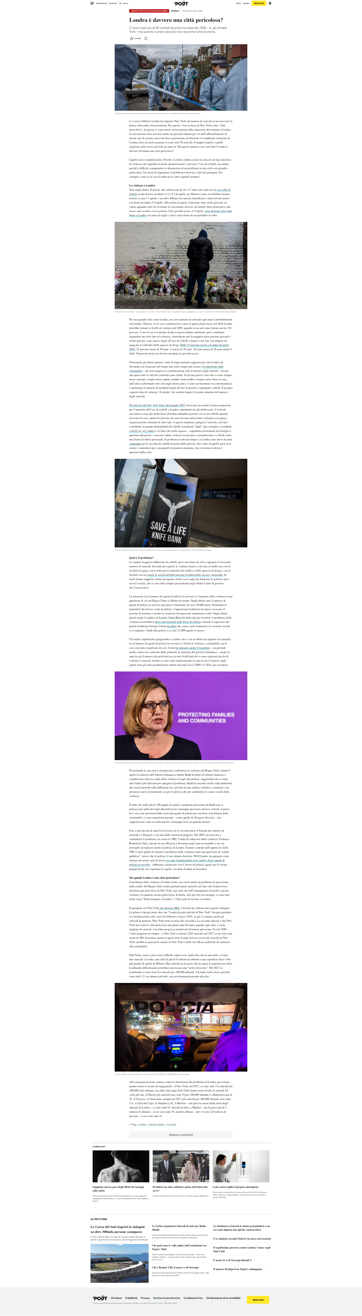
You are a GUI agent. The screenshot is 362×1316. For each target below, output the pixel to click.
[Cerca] (120, 3)
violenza (171, 1124)
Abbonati (259, 3)
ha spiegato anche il (187, 648)
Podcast (113, 3)
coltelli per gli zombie (141, 431)
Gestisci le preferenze (166, 1298)
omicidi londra (156, 1124)
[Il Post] (181, 3)
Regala (246, 3)
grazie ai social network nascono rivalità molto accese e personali (185, 575)
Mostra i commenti (181, 1135)
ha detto (171, 626)
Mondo (175, 11)
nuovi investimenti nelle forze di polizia (178, 622)
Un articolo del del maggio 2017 (157, 405)
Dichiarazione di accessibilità (223, 1298)
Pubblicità (131, 1298)
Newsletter (101, 3)
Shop (238, 3)
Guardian (204, 647)
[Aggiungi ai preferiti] (146, 38)
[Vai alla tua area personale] (270, 3)
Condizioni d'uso (193, 1298)
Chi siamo (116, 1298)
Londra (142, 1124)
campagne (135, 443)
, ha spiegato (169, 908)
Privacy (145, 1298)
